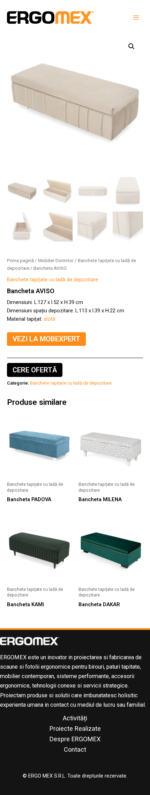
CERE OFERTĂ (35, 370)
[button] (131, 46)
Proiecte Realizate (75, 728)
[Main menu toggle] (136, 17)
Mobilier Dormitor (56, 260)
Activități (75, 718)
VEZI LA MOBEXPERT (46, 339)
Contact (75, 749)
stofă (49, 319)
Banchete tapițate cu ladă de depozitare (52, 279)
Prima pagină (20, 260)
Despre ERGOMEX (75, 739)
